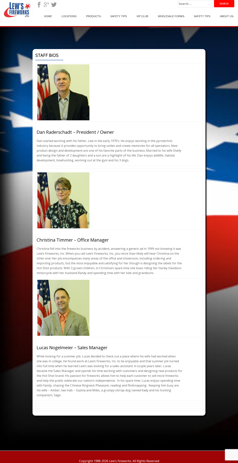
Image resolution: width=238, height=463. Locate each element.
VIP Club (142, 16)
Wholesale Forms (171, 16)
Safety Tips (118, 16)
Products (93, 16)
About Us (226, 16)
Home (48, 16)
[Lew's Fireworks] (18, 6)
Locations (69, 16)
